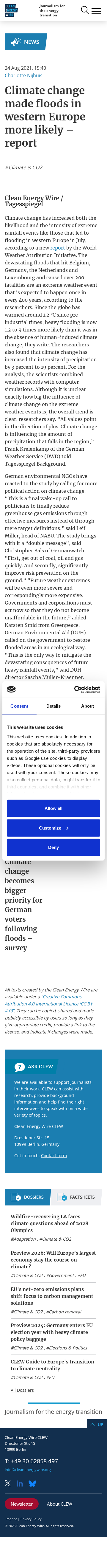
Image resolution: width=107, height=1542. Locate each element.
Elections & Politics (68, 1348)
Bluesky (34, 1484)
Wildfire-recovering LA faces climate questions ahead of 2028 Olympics (49, 1223)
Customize (50, 827)
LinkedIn (22, 1484)
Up (100, 1424)
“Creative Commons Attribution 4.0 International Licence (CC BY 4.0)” (48, 1003)
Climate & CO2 (56, 1239)
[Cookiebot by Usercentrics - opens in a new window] (75, 689)
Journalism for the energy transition (52, 10)
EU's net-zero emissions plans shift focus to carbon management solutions (52, 1296)
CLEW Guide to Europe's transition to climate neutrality (52, 1365)
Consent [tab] (19, 706)
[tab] (27, 1199)
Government (61, 1275)
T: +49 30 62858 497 (31, 1461)
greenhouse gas (23, 513)
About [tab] (87, 706)
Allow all (53, 808)
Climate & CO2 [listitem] (24, 167)
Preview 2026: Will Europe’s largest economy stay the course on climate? (53, 1260)
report (58, 248)
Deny (53, 847)
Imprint (11, 1519)
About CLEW (59, 1504)
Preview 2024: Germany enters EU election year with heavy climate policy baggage (52, 1332)
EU (82, 1275)
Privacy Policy (31, 1519)
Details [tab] (53, 706)
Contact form (54, 1155)
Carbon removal (65, 1312)
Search (84, 10)
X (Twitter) (10, 1484)
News (31, 41)
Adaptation (24, 1239)
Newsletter (22, 1504)
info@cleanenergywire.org (28, 1469)
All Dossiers (22, 1390)
